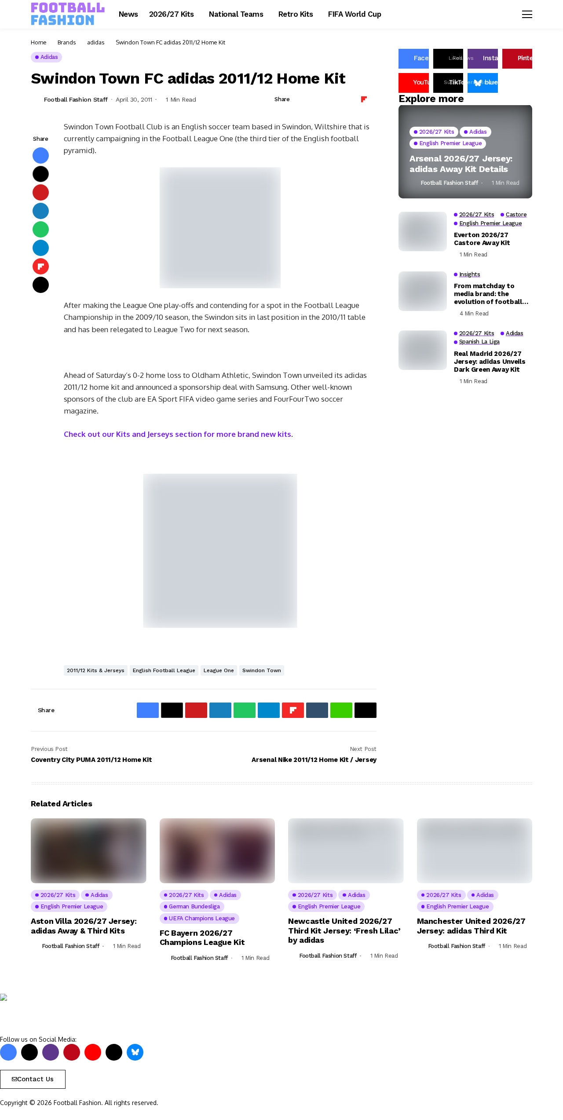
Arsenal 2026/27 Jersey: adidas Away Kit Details (460, 163)
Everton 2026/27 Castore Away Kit (482, 239)
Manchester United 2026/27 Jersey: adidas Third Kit (471, 925)
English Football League (164, 670)
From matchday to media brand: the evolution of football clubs (488, 294)
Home (39, 42)
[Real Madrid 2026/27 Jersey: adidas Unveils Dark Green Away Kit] (422, 350)
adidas (96, 42)
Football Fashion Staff (76, 99)
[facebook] (8, 1052)
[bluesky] (135, 1052)
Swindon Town (261, 670)
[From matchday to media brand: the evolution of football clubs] (422, 291)
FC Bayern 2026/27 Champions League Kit (202, 937)
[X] (29, 1052)
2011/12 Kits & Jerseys (95, 670)
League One (219, 670)
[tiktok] (114, 1052)
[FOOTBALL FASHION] (68, 14)
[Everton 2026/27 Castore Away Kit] (422, 231)
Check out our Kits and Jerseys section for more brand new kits (177, 434)
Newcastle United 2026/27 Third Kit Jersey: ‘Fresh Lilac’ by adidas (344, 930)
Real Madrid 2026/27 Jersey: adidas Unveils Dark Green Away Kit (489, 361)
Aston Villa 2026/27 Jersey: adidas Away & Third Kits (83, 925)
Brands (67, 42)
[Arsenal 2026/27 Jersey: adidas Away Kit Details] (465, 152)
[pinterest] (71, 1052)
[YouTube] (92, 1052)
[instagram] (50, 1052)
